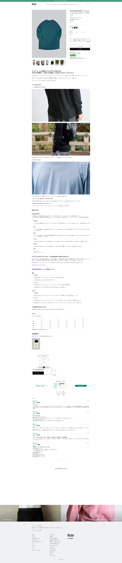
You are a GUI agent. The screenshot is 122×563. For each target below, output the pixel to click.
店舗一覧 (64, 4)
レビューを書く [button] (81, 385)
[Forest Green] (76, 27)
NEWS (51, 553)
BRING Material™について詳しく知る (38, 265)
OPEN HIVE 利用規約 (53, 538)
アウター (33, 546)
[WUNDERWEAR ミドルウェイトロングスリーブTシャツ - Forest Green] (36, 497)
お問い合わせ (52, 534)
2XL (83, 32)
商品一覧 (33, 534)
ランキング (34, 536)
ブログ (75, 4)
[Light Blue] (72, 27)
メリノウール (76, 17)
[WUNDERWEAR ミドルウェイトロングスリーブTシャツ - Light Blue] (33, 497)
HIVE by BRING (52, 555)
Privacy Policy (52, 546)
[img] (35, 401)
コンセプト (55, 4)
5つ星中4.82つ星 (44, 385)
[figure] (37, 367)
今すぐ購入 (80, 49)
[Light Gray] (70, 27)
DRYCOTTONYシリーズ (36, 540)
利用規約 (51, 536)
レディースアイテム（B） (36, 550)
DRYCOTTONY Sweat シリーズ (37, 541)
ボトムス (33, 548)
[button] (72, 19)
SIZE (71, 30)
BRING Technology (53, 550)
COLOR (73, 25)
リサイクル (60, 4)
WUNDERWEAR (72, 17)
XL (80, 32)
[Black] (74, 27)
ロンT (80, 17)
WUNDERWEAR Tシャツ (38, 269)
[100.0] (63, 393)
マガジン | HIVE (70, 4)
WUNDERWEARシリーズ (36, 538)
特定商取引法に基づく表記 (54, 540)
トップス (33, 545)
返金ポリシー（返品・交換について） (56, 541)
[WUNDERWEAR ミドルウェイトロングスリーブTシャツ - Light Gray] (32, 497)
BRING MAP (52, 551)
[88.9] (59, 393)
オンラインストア (49, 4)
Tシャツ (33, 543)
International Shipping (54, 545)
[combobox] (44, 367)
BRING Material (52, 548)
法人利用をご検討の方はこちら (55, 543)
